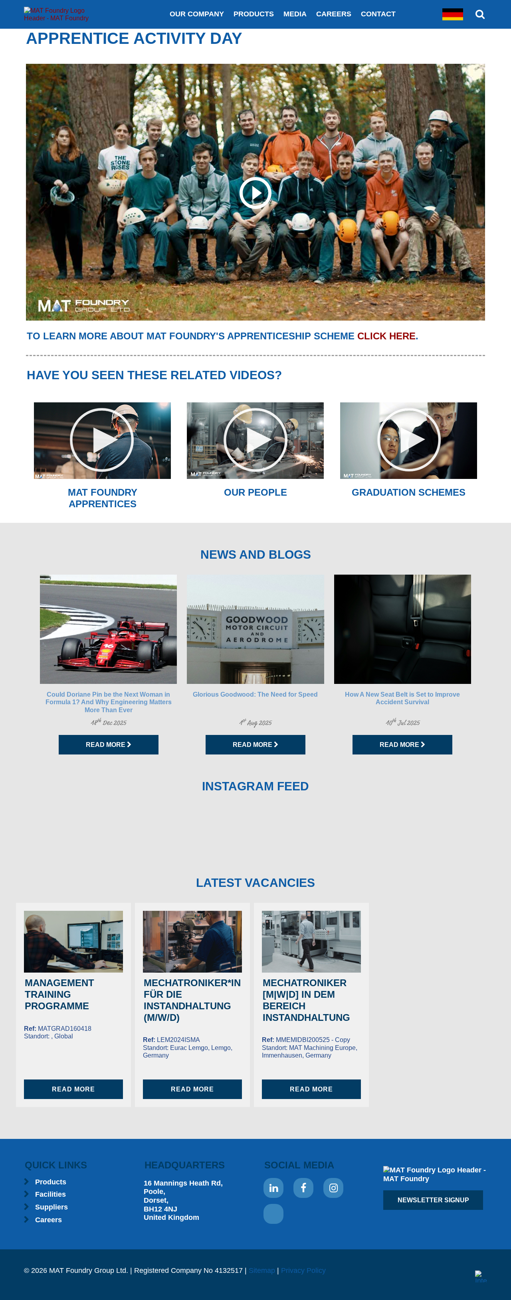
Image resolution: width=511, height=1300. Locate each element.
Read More (106, 744)
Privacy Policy (303, 1270)
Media (295, 14)
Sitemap (262, 1270)
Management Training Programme (59, 994)
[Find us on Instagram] (333, 1188)
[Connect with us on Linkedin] (273, 1188)
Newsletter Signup (433, 1200)
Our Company (197, 14)
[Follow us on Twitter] (273, 1214)
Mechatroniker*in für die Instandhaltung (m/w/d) (192, 999)
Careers (333, 14)
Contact (378, 14)
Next (484, 664)
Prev (26, 664)
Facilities (50, 1194)
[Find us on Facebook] (303, 1188)
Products (254, 14)
